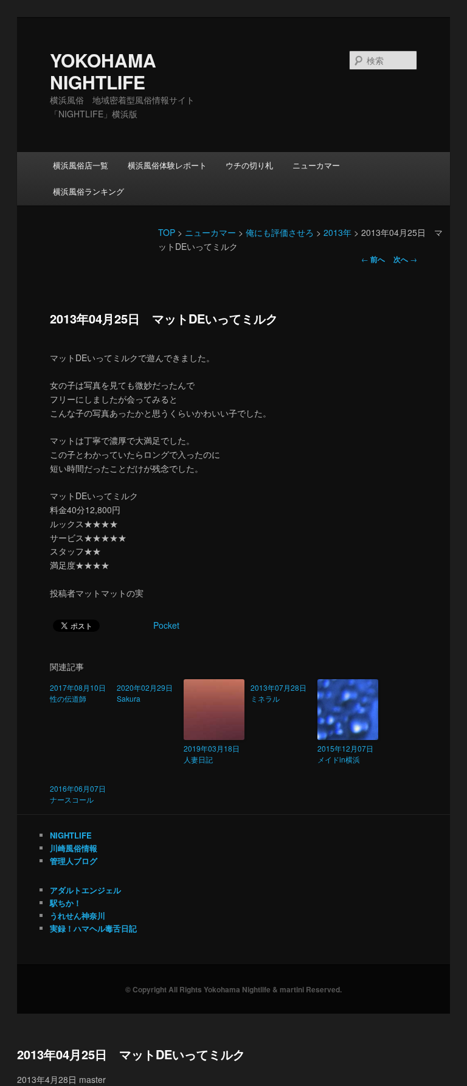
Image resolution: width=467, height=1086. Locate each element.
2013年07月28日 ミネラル (281, 693)
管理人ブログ (73, 860)
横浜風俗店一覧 (80, 165)
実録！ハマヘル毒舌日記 (93, 928)
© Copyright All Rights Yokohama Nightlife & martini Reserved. (233, 989)
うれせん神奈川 (77, 915)
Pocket (166, 625)
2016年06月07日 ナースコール (80, 793)
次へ (405, 259)
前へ (373, 259)
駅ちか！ (65, 902)
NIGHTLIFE (71, 835)
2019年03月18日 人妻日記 (214, 753)
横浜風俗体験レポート (167, 165)
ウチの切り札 (249, 165)
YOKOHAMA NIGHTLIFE (103, 71)
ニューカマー (316, 165)
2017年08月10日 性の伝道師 (80, 693)
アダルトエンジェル (85, 890)
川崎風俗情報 (73, 848)
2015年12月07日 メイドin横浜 (347, 753)
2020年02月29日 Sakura (147, 693)
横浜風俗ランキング (88, 191)
